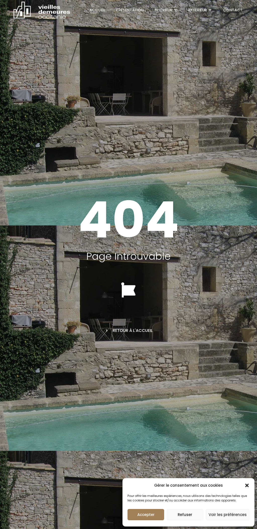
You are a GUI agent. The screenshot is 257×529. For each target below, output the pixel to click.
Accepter (146, 514)
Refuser (185, 514)
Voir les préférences (228, 514)
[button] (246, 485)
